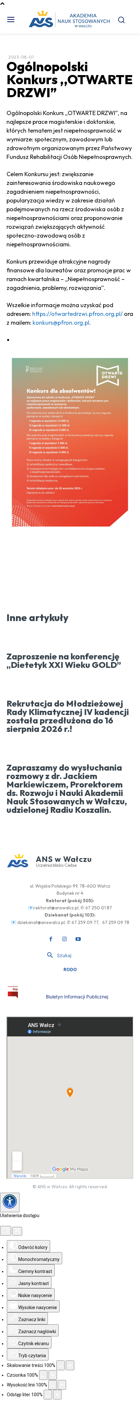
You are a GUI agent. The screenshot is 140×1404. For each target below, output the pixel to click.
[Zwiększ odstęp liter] (57, 1394)
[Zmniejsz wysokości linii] (52, 1385)
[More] (110, 566)
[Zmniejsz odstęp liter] (48, 1394)
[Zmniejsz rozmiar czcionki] (43, 1375)
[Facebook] (50, 566)
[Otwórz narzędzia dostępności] (10, 1202)
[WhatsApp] (80, 566)
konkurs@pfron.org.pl (61, 322)
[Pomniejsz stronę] (60, 1365)
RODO (70, 969)
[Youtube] (78, 939)
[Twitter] (65, 566)
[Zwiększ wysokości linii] (62, 1385)
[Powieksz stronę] (70, 1365)
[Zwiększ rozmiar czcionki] (53, 1375)
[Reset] (5, 1231)
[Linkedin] (95, 566)
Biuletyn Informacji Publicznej (77, 996)
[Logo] (13, 992)
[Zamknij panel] (17, 1231)
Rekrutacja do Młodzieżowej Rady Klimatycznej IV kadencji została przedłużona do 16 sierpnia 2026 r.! (68, 716)
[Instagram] (64, 939)
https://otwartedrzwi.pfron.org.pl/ (77, 314)
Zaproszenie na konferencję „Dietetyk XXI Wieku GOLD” (64, 660)
